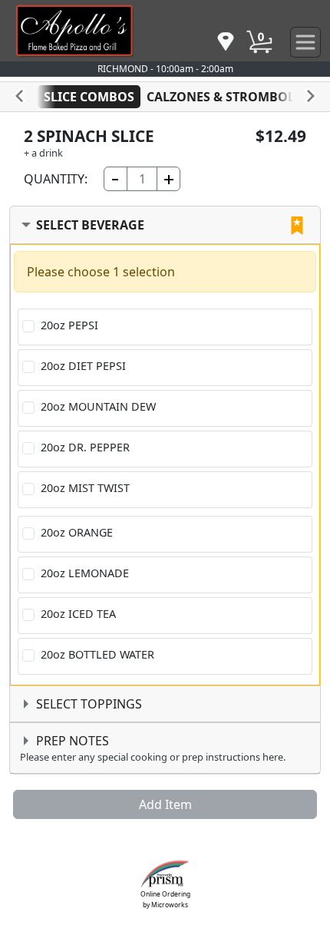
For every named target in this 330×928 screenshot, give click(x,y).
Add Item (165, 804)
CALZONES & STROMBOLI (223, 96)
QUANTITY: (55, 178)
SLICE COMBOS (89, 96)
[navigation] (225, 42)
